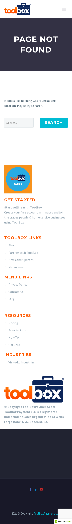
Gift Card (14, 345)
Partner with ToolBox (23, 253)
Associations (17, 330)
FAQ (11, 299)
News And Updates (21, 260)
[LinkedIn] (36, 489)
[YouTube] (41, 489)
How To (13, 337)
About (12, 245)
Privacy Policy (17, 284)
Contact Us (16, 292)
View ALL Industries (21, 362)
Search (54, 122)
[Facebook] (30, 489)
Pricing (13, 323)
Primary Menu (64, 9)
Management (17, 267)
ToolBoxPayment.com (47, 513)
